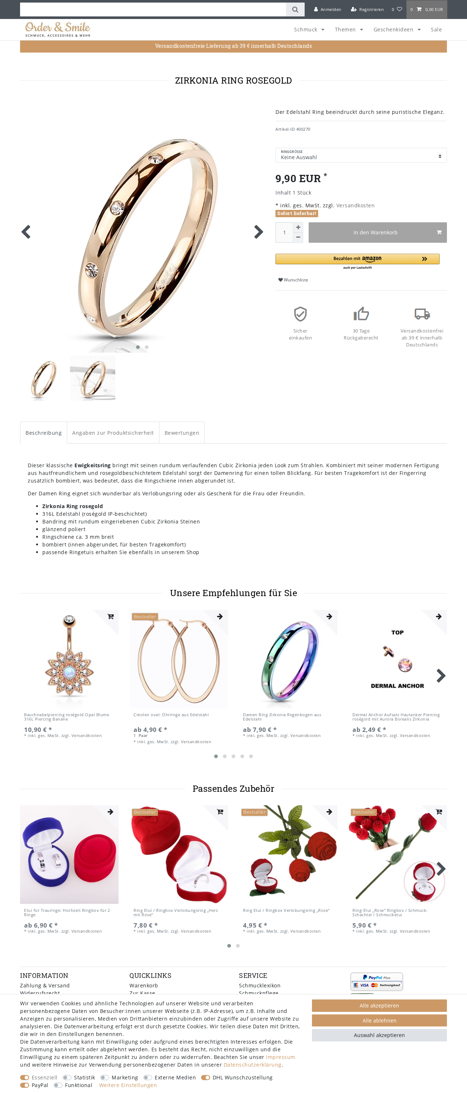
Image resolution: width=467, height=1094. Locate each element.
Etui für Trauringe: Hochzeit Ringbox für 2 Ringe (67, 912)
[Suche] (295, 9)
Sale (436, 29)
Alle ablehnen (380, 1020)
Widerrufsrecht (40, 993)
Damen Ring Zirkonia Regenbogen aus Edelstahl (282, 717)
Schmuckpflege (259, 993)
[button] (357, 262)
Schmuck (306, 29)
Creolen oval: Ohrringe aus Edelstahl (171, 715)
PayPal (40, 1085)
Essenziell (45, 1077)
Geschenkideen (394, 29)
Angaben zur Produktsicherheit (113, 432)
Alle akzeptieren (379, 1005)
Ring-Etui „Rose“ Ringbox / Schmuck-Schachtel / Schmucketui (390, 912)
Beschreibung (44, 432)
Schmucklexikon (260, 985)
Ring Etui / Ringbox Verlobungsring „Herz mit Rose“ (176, 912)
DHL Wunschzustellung (243, 1077)
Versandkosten (355, 205)
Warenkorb (144, 985)
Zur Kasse (142, 993)
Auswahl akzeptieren (379, 1035)
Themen (346, 29)
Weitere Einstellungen (128, 1085)
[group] (69, 854)
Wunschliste (295, 280)
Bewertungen (182, 432)
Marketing (125, 1077)
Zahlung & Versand (45, 985)
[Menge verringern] (298, 238)
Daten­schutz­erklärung (253, 1064)
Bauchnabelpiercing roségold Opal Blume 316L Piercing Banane (66, 717)
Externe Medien (175, 1077)
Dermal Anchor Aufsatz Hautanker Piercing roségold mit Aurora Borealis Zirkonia (396, 717)
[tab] (43, 432)
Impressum (281, 1056)
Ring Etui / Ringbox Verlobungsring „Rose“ (286, 910)
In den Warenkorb (376, 232)
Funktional (78, 1085)
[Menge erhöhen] (298, 227)
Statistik (84, 1077)
